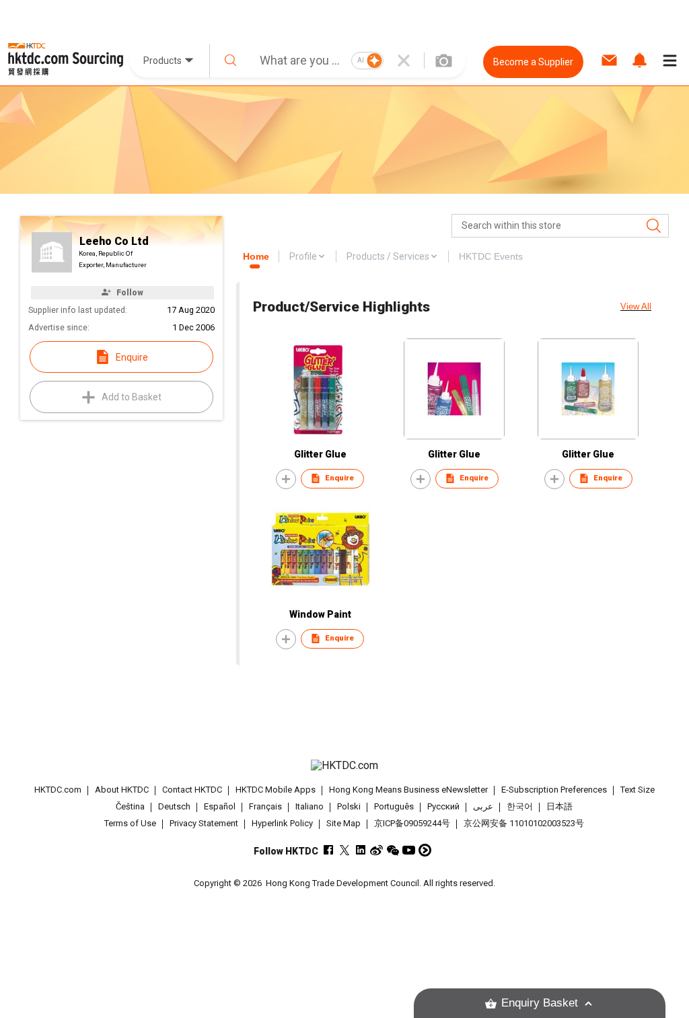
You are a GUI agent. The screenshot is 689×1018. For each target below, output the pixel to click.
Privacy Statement (204, 823)
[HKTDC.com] (345, 766)
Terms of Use (130, 823)
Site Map (343, 823)
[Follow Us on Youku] (425, 850)
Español (219, 806)
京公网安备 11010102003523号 (524, 823)
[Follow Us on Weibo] (376, 850)
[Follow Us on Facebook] (328, 850)
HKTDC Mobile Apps (275, 790)
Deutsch (174, 806)
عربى (483, 806)
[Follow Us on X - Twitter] (344, 850)
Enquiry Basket (539, 1002)
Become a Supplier (533, 62)
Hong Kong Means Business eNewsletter (408, 790)
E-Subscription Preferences (554, 790)
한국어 (520, 806)
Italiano (309, 806)
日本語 (559, 806)
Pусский (443, 806)
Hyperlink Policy (282, 823)
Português (394, 806)
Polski (349, 806)
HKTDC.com (57, 790)
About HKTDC (122, 790)
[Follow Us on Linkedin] (360, 850)
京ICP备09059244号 (412, 823)
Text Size (637, 790)
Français (265, 806)
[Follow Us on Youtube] (408, 850)
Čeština (130, 806)
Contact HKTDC (192, 790)
